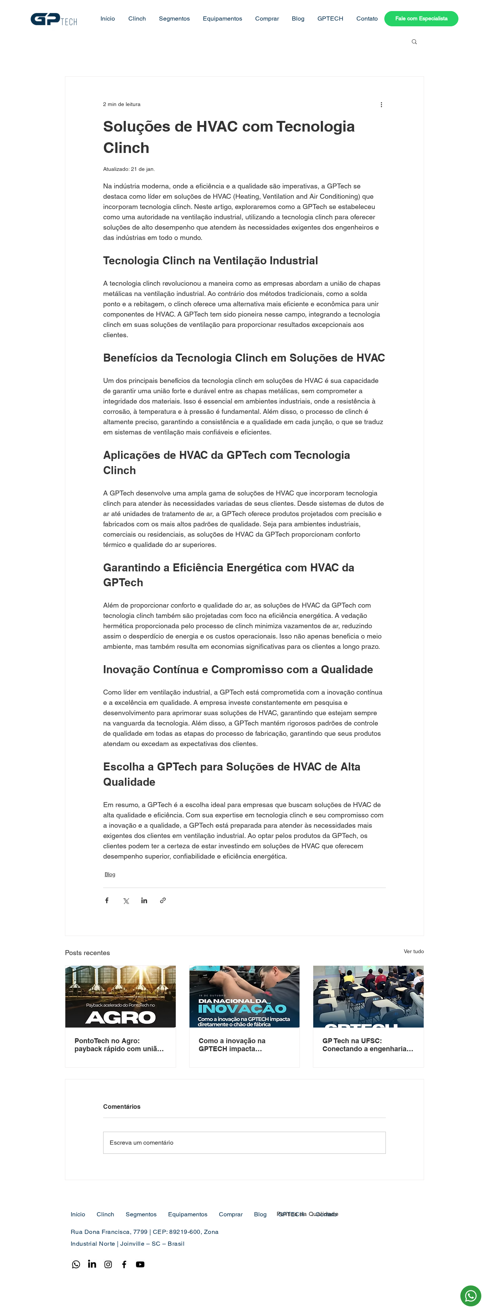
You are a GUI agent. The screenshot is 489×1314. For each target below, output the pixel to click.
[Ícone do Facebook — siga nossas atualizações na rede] (124, 1264)
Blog (110, 874)
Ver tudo (414, 951)
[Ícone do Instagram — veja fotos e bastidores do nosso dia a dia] (108, 1264)
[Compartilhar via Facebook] (106, 900)
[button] (136, 18)
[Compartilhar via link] (163, 900)
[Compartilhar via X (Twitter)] (125, 900)
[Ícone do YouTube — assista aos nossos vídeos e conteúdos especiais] (140, 1264)
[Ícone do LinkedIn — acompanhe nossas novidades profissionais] (92, 1264)
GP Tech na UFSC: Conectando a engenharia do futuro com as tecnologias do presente (364, 1045)
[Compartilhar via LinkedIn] (144, 900)
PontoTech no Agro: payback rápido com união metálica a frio (117, 1045)
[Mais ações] (381, 104)
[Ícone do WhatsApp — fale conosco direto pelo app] (76, 1264)
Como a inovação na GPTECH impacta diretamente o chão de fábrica (235, 1045)
